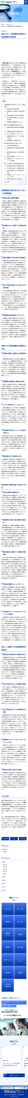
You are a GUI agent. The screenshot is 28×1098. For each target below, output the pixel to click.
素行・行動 (20, 909)
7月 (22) (5, 869)
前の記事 (5, 838)
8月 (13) (5, 867)
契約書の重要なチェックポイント (13, 156)
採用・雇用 (20, 947)
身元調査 (7, 972)
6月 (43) (5, 871)
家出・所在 (20, 921)
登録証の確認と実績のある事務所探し (14, 128)
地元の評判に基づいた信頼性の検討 (14, 168)
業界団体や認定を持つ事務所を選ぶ (14, 166)
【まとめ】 (6, 182)
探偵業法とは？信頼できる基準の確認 (14, 112)
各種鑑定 (7, 947)
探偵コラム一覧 (14, 1075)
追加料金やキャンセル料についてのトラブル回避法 (14, 159)
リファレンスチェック (20, 960)
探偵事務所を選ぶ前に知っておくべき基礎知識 (14, 105)
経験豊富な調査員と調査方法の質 (13, 131)
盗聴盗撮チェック (7, 934)
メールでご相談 (22, 1088)
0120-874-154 (11, 1011)
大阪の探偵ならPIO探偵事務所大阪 (17, 1094)
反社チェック (7, 960)
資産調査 (20, 972)
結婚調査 (7, 921)
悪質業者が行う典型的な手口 (12, 140)
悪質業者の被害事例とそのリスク (13, 122)
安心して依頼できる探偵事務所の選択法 (13, 163)
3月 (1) (4, 874)
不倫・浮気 (8, 909)
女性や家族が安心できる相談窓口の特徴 (14, 171)
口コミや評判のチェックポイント (13, 134)
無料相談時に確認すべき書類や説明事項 (14, 153)
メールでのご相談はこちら (12, 1015)
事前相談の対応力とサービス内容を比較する (14, 137)
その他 (4, 852)
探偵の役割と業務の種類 (11, 109)
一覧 (14, 838)
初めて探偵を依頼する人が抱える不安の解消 (14, 118)
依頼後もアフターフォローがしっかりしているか (14, 175)
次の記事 (22, 838)
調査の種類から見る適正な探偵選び (14, 115)
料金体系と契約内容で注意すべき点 (12, 143)
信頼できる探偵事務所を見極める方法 (13, 125)
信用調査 (20, 934)
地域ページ (6, 849)
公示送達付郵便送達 (8, 985)
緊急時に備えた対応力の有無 (12, 179)
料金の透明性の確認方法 (11, 145)
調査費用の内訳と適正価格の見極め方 (14, 149)
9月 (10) (5, 864)
